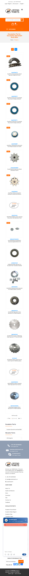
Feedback (7, 502)
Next (19, 418)
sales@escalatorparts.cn (16, 449)
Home (12, 40)
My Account (15, 3)
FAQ (6, 497)
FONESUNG (17, 572)
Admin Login (10, 573)
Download (7, 495)
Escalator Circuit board (10, 509)
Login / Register (8, 3)
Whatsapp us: (14, 1)
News (6, 493)
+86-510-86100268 (16, 444)
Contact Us (8, 500)
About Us (7, 488)
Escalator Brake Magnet (10, 512)
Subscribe (21, 561)
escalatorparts (16, 453)
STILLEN (19, 573)
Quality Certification (10, 490)
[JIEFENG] (12, 10)
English (22, 3)
